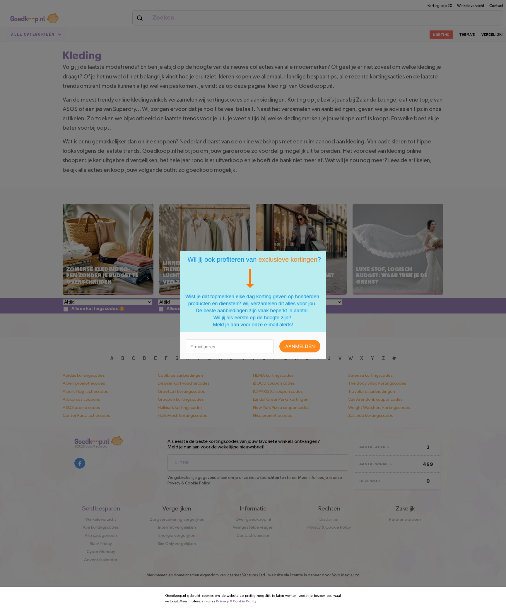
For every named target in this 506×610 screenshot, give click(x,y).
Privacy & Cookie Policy (236, 601)
